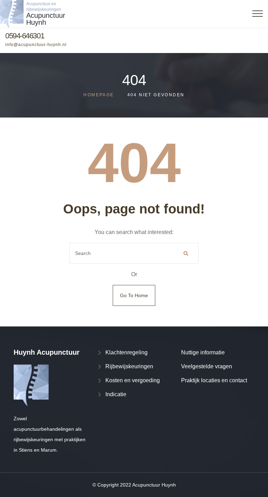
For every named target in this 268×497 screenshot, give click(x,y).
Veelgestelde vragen (206, 366)
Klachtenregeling (126, 352)
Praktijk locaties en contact (214, 380)
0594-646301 (24, 36)
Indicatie (115, 394)
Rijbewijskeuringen (129, 366)
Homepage (98, 94)
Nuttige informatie (203, 352)
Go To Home (134, 295)
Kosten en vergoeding (132, 380)
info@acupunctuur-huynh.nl (36, 44)
